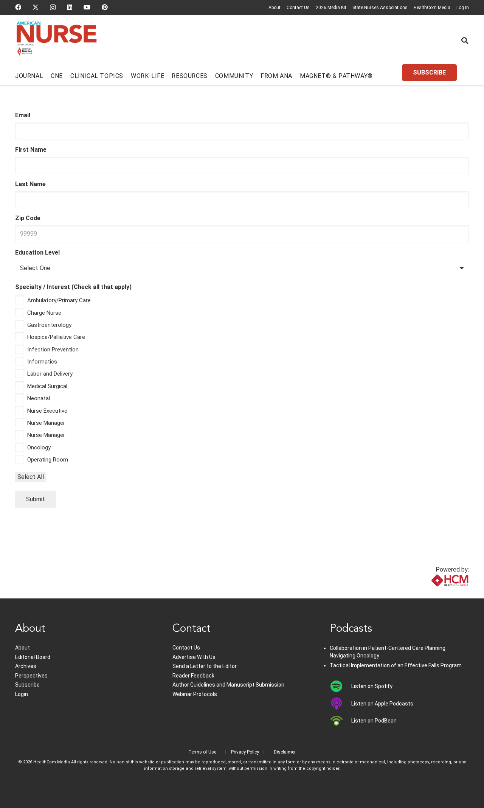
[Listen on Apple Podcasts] (340, 704)
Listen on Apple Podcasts (382, 704)
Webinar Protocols (194, 694)
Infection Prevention (53, 349)
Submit (35, 499)
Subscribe (27, 685)
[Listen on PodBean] (340, 721)
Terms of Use (202, 752)
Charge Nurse (44, 312)
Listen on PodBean (374, 721)
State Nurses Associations (380, 7)
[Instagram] (53, 7)
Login (21, 694)
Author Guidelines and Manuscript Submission (228, 685)
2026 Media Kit (331, 7)
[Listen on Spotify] (340, 686)
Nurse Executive (47, 410)
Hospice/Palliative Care (56, 337)
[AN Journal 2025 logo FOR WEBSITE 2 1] (56, 41)
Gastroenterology (49, 325)
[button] (464, 40)
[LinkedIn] (69, 7)
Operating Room (47, 459)
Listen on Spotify (371, 686)
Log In (462, 7)
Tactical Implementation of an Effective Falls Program (396, 665)
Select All (30, 476)
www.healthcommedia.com (433, 593)
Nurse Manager (46, 423)
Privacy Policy (245, 752)
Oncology (39, 447)
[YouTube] (87, 7)
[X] (36, 7)
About (274, 7)
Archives (25, 666)
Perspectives (31, 676)
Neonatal (38, 398)
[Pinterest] (105, 7)
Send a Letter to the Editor (204, 666)
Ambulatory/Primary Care (59, 300)
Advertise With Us (194, 657)
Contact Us (298, 7)
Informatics (42, 361)
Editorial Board (32, 657)
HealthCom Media (432, 7)
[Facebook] (18, 7)
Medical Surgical (47, 386)
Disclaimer (285, 752)
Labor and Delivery (50, 373)
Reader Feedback (193, 676)
